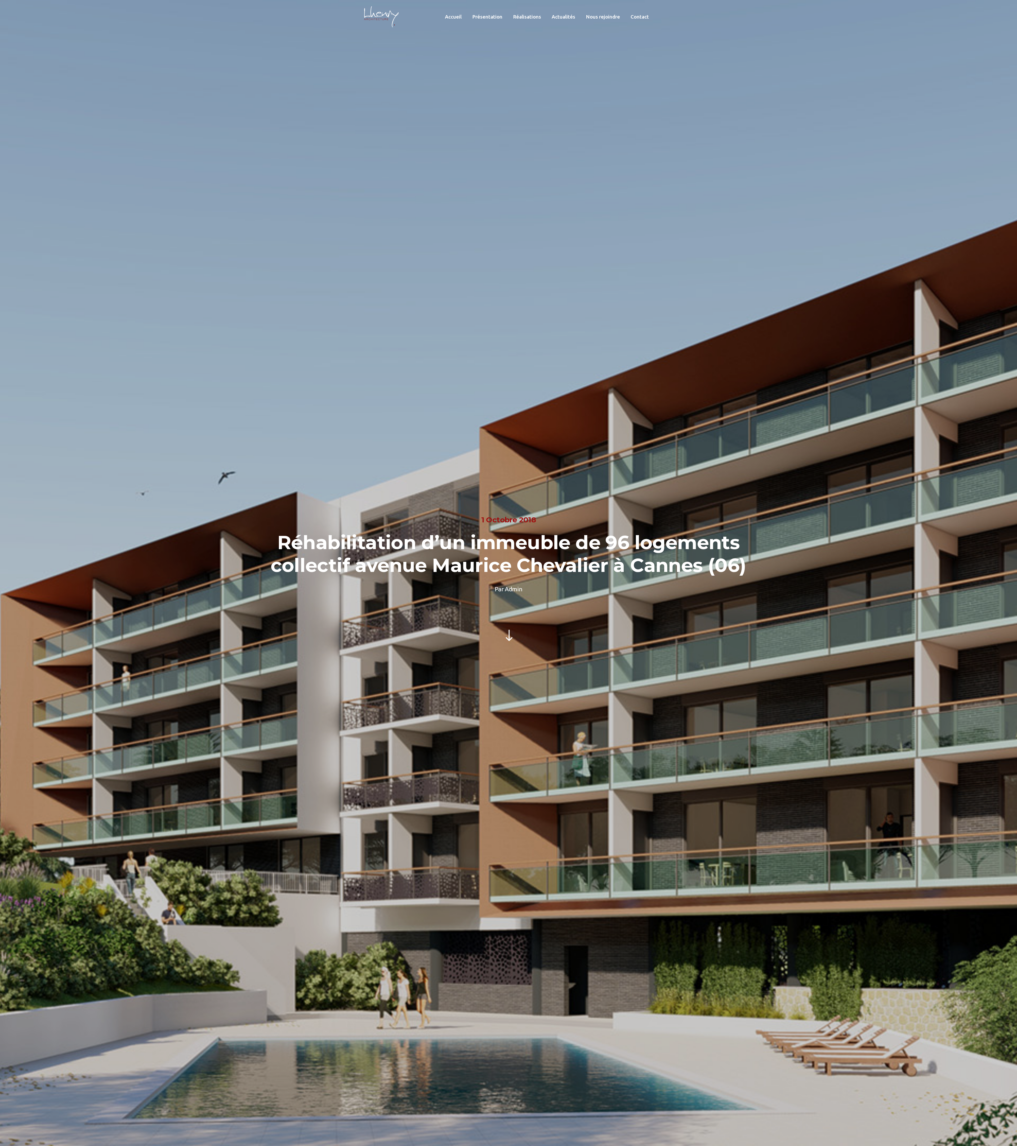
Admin (513, 589)
